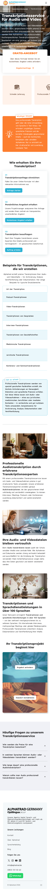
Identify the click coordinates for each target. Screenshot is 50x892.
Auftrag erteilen (14, 250)
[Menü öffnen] (46, 3)
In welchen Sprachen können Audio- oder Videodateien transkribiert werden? (22, 755)
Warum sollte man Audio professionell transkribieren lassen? (20, 776)
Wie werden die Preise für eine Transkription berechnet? (18, 745)
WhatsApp (17, 876)
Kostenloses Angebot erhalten (19, 220)
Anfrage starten (13, 190)
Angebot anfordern (25, 667)
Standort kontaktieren (25, 698)
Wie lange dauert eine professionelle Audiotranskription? (20, 766)
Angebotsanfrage (23, 68)
